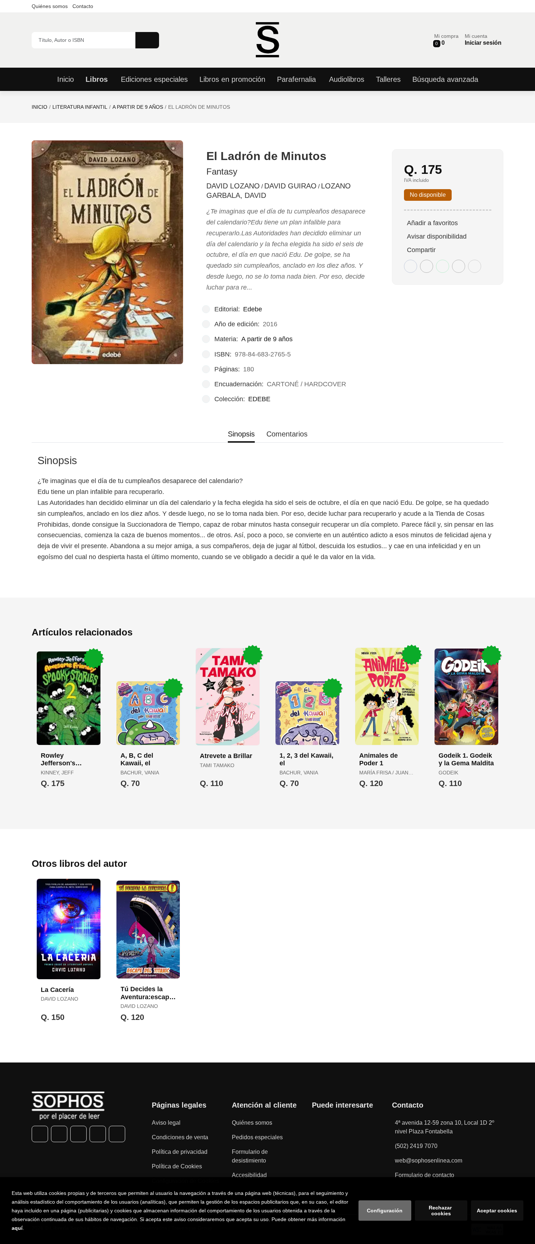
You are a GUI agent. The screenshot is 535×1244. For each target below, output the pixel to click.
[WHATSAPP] (98, 1134)
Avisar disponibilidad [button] (437, 236)
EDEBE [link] (259, 399)
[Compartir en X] (426, 266)
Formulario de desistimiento (250, 1156)
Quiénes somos (50, 6)
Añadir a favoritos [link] (432, 223)
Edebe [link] (252, 309)
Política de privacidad (179, 1152)
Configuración (385, 1210)
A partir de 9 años (137, 107)
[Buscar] (147, 40)
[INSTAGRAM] (78, 1134)
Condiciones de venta (180, 1137)
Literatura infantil (79, 107)
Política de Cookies (177, 1166)
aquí (17, 1228)
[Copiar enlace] (474, 266)
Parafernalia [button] (296, 79)
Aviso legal (166, 1123)
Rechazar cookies (441, 1210)
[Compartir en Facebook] (410, 266)
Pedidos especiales (257, 1137)
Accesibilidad (249, 1175)
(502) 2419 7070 (416, 1146)
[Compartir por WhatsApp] (442, 266)
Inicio (39, 107)
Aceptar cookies (497, 1210)
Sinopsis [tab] (241, 434)
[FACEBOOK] (40, 1134)
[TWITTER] (59, 1134)
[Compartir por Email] (458, 266)
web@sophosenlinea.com (428, 1160)
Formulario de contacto (424, 1175)
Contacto (82, 6)
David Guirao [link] (290, 186)
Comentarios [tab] (287, 434)
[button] (446, 40)
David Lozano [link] (233, 186)
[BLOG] (117, 1134)
